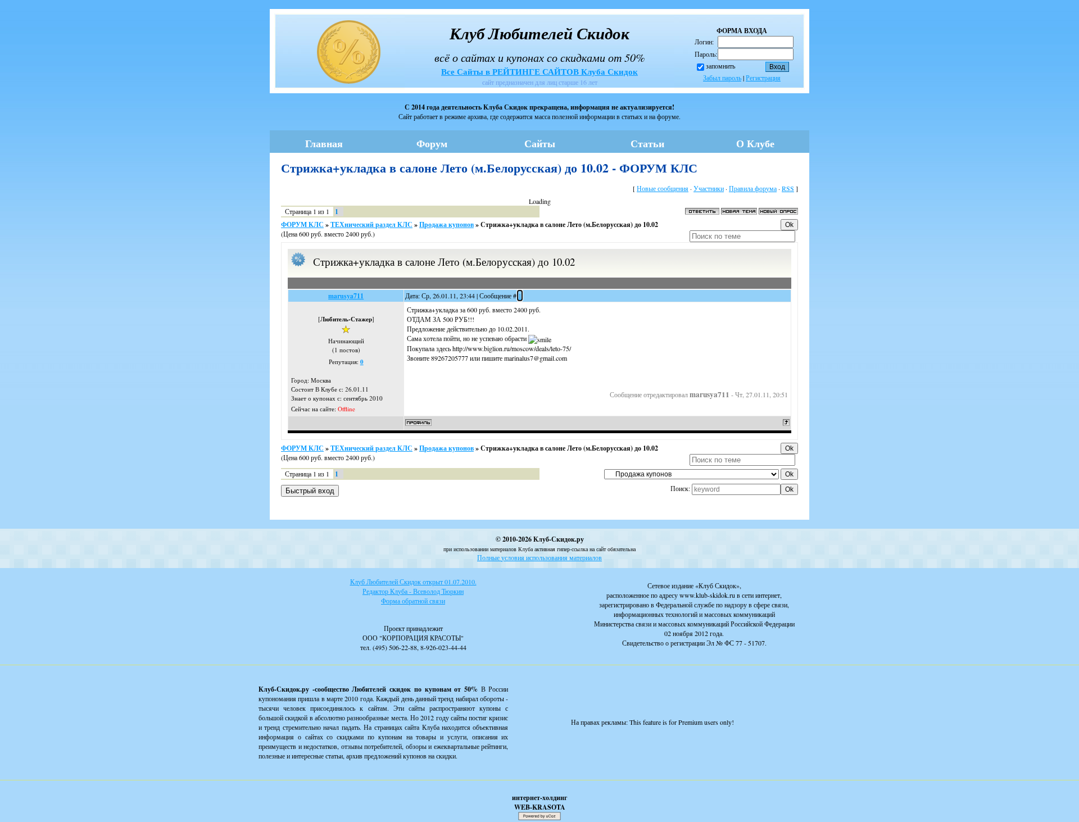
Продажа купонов (446, 224)
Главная (324, 143)
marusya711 (346, 296)
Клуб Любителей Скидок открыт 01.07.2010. (413, 581)
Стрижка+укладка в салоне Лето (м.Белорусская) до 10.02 (569, 224)
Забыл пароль (722, 77)
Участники (708, 188)
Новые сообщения (662, 188)
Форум (431, 143)
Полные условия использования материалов (539, 557)
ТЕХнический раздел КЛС (371, 224)
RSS (788, 188)
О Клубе (755, 143)
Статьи (647, 143)
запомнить (720, 65)
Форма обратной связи (413, 600)
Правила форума (753, 188)
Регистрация (763, 77)
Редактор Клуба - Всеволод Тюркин (413, 591)
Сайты (539, 143)
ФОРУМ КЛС (302, 224)
